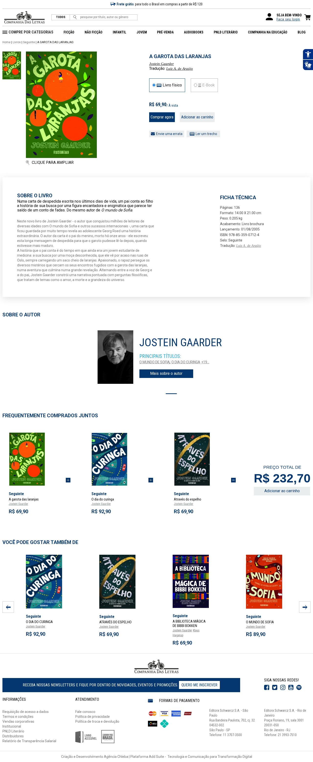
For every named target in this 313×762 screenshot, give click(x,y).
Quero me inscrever (199, 685)
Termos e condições (18, 717)
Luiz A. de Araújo (179, 69)
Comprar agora (162, 117)
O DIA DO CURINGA (185, 362)
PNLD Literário (13, 731)
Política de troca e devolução (97, 721)
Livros (17, 42)
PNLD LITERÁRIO (226, 32)
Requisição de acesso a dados (25, 712)
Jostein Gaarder (161, 64)
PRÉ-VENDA (165, 32)
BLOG (302, 32)
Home (6, 42)
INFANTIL (119, 32)
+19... (205, 362)
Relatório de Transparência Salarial (29, 741)
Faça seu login (288, 19)
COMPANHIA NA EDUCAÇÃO (267, 32)
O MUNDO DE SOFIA (154, 362)
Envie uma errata (169, 134)
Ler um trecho (206, 134)
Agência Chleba (116, 757)
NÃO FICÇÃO (93, 32)
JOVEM (141, 32)
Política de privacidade (92, 717)
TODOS (60, 17)
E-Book (208, 85)
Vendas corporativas (18, 721)
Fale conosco (85, 712)
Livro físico (172, 85)
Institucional (11, 726)
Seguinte (29, 42)
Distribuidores (13, 736)
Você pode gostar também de (40, 542)
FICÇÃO (69, 32)
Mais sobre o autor (166, 373)
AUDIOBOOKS (193, 32)
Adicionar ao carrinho (197, 117)
